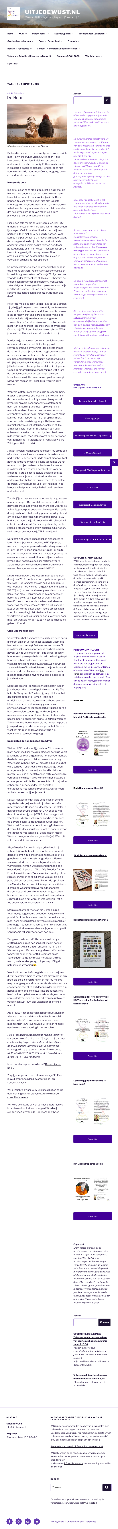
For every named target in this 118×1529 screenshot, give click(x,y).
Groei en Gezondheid (49, 41)
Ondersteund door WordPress (81, 1521)
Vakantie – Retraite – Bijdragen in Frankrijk (29, 56)
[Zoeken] (107, 100)
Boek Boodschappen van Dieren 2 (90, 919)
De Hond (15, 97)
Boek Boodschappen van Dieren (90, 855)
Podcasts (72, 41)
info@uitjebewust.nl (73, 1463)
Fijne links (12, 63)
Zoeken (77, 93)
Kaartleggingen (62, 33)
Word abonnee (92, 56)
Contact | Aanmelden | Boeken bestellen (57, 48)
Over (21, 33)
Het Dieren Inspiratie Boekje (88, 1163)
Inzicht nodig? (39, 33)
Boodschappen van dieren (91, 33)
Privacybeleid (90, 1502)
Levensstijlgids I (42, 1078)
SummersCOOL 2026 (68, 56)
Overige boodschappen (19, 41)
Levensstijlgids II (17, 1082)
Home (10, 33)
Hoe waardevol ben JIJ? (91, 788)
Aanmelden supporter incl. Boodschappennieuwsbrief (77, 1446)
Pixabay (44, 146)
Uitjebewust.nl (52, 12)
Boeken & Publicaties (18, 48)
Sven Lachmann (29, 146)
